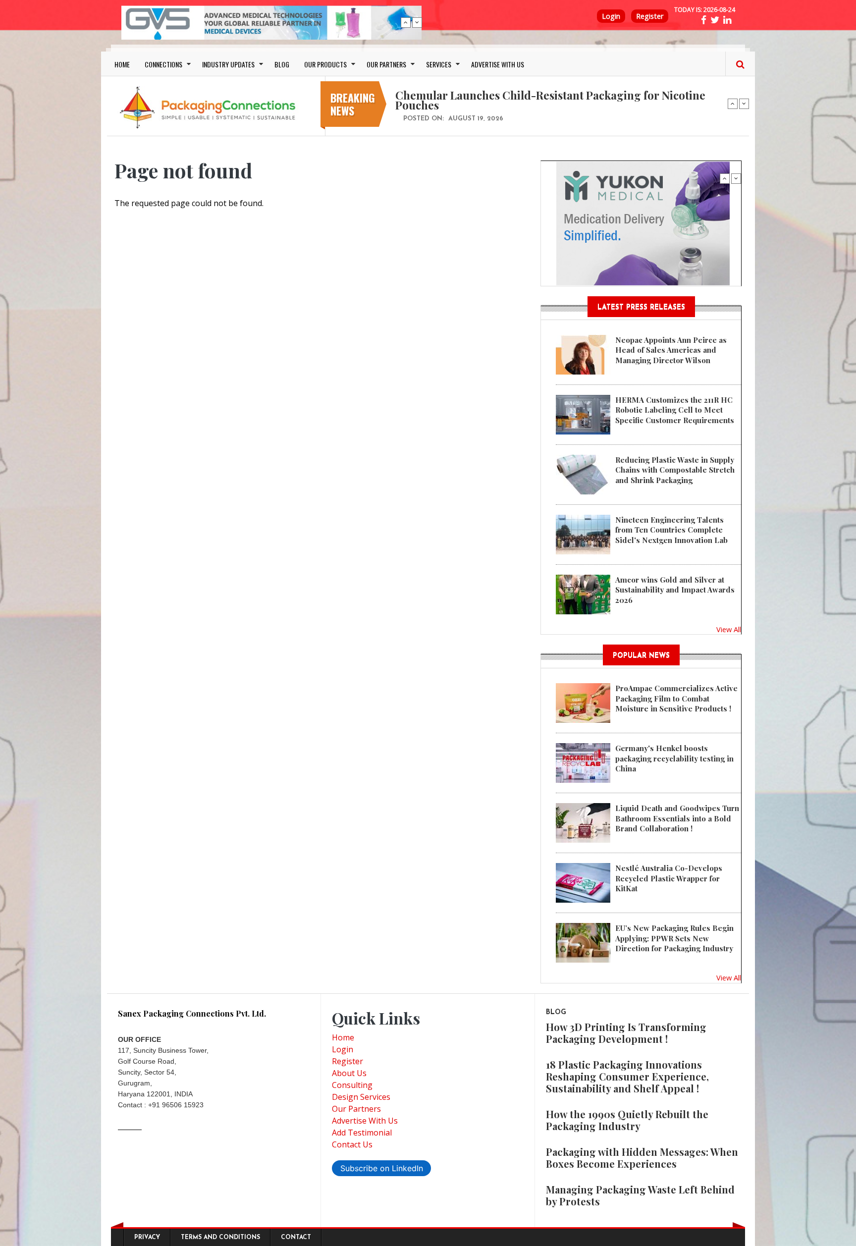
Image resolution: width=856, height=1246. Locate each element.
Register (649, 16)
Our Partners (356, 1108)
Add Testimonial (362, 1132)
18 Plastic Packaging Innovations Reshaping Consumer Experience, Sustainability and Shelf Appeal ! (627, 1076)
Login (611, 16)
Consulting (352, 1085)
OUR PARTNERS (386, 64)
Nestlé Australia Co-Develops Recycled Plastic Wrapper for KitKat (668, 878)
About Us (349, 1073)
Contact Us (352, 1144)
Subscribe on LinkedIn (381, 1168)
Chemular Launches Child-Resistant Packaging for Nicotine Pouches (550, 100)
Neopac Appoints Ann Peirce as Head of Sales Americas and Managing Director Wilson (671, 350)
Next (417, 22)
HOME (122, 64)
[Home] (210, 107)
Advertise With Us (365, 1120)
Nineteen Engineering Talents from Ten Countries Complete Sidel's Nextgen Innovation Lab (671, 530)
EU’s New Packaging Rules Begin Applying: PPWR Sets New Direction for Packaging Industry (674, 938)
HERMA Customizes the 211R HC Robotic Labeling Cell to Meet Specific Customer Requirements (674, 410)
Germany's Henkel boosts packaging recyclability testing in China (674, 758)
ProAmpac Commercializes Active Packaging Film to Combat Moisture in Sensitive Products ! (676, 698)
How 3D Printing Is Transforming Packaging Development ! (626, 1032)
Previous (406, 22)
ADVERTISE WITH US (497, 64)
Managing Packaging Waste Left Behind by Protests (640, 1195)
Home (343, 1037)
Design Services (361, 1096)
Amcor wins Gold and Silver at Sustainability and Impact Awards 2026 (675, 590)
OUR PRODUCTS (325, 64)
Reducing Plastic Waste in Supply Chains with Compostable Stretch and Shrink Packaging (675, 470)
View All (728, 629)
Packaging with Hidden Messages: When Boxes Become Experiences (642, 1157)
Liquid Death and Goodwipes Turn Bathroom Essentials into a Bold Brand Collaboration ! (677, 818)
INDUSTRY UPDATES (228, 64)
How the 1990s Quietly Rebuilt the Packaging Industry (627, 1120)
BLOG (281, 64)
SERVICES (438, 64)
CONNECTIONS (163, 64)
